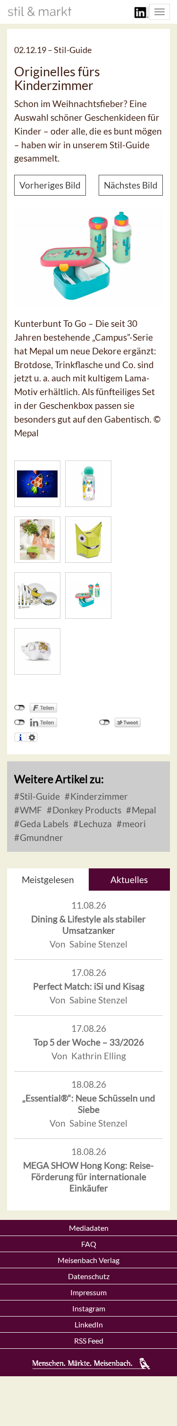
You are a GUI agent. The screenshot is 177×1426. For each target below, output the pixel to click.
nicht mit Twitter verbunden (104, 722)
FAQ (88, 1243)
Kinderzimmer (98, 796)
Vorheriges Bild (50, 185)
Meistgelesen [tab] (48, 879)
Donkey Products (86, 809)
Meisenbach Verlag (88, 1259)
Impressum (88, 1292)
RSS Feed (88, 1340)
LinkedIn (89, 1324)
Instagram (88, 1308)
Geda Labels (43, 823)
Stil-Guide (39, 796)
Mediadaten (89, 1227)
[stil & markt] (39, 11)
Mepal (143, 809)
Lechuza (94, 823)
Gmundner (40, 837)
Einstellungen (32, 737)
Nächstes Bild (131, 185)
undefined (19, 722)
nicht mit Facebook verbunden (19, 708)
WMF (30, 809)
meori (133, 823)
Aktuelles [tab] (129, 879)
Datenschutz (89, 1276)
